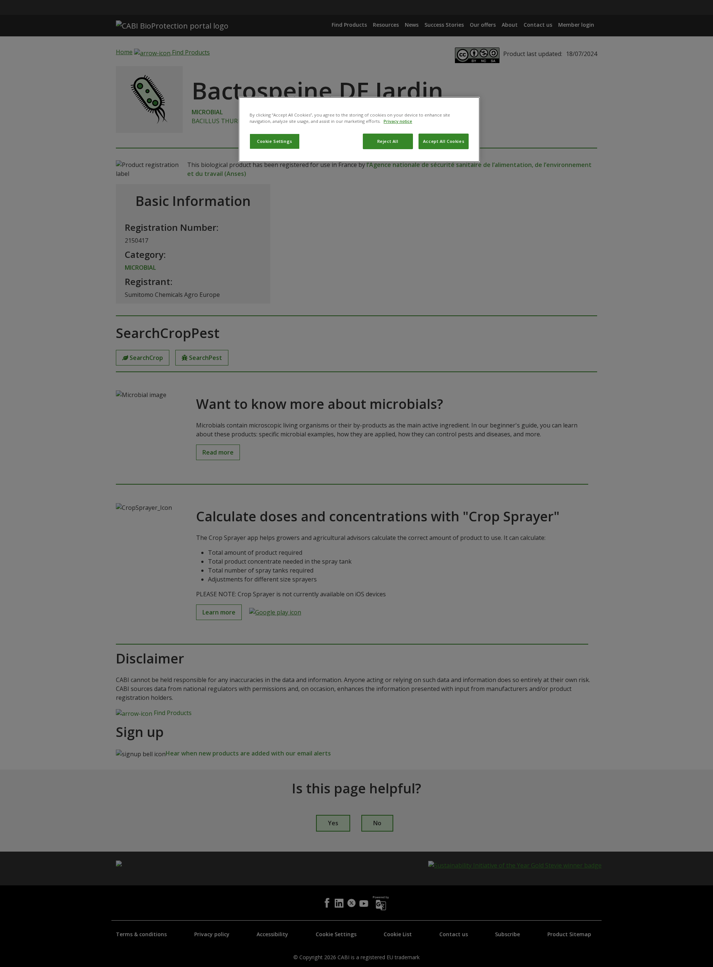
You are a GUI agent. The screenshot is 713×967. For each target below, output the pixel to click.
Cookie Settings (274, 141)
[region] (359, 129)
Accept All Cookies (443, 141)
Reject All (387, 141)
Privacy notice (398, 121)
